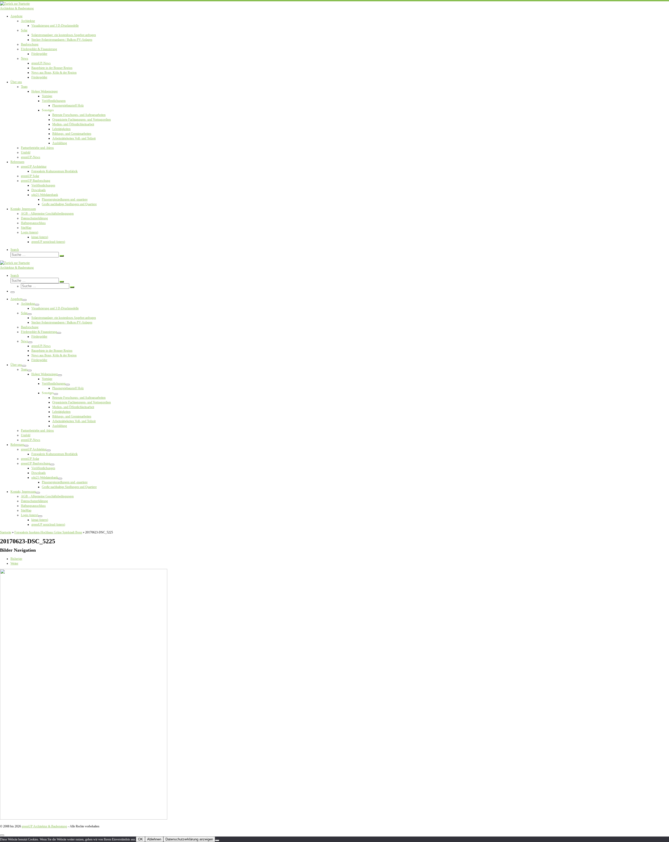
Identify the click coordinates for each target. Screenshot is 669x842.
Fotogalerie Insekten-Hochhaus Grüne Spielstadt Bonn (48, 532)
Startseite (5, 532)
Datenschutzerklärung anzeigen (189, 839)
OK (140, 839)
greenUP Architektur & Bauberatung (44, 826)
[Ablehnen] (217, 840)
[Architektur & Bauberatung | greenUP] (15, 3)
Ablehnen (154, 839)
